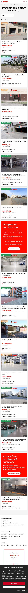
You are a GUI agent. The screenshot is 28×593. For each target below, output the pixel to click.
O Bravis (3, 545)
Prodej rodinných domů (6, 536)
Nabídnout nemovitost (14, 249)
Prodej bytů (3, 534)
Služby (12, 545)
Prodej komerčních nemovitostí (15, 534)
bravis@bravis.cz (14, 564)
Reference (18, 545)
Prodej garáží (17, 536)
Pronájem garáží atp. (20, 525)
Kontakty (25, 545)
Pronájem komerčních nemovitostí (9, 523)
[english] (24, 1)
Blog (8, 545)
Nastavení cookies (21, 590)
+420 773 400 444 (14, 555)
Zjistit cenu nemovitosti (13, 473)
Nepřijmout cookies (14, 587)
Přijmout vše (14, 583)
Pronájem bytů (4, 521)
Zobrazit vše (4, 527)
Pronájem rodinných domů (7, 525)
